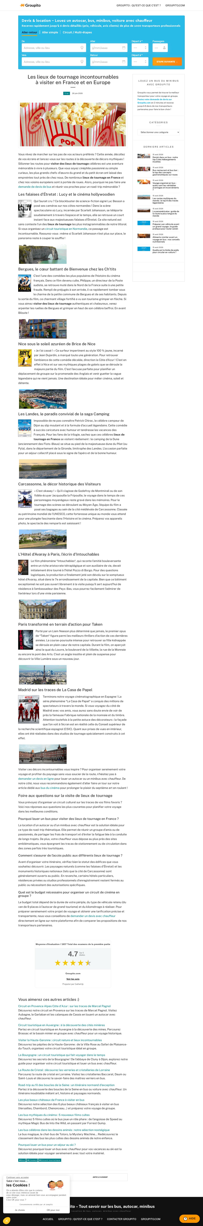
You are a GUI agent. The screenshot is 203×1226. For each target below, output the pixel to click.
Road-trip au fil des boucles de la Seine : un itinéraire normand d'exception (66, 1085)
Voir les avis (72, 979)
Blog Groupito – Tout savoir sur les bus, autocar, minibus (102, 1206)
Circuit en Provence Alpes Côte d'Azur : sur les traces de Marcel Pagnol (64, 1006)
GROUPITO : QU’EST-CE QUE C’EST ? (139, 5)
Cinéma (33, 1160)
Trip (67, 93)
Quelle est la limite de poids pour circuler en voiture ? (166, 251)
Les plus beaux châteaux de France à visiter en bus (51, 1100)
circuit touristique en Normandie (66, 228)
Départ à (137, 41)
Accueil (48, 1219)
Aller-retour (29, 32)
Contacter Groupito (121, 1219)
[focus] (82, 47)
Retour (94, 55)
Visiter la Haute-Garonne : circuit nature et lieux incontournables (60, 1040)
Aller (92, 41)
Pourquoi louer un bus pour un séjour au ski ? (47, 1144)
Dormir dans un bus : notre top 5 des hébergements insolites (165, 159)
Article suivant (100, 1177)
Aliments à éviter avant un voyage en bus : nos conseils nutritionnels (166, 239)
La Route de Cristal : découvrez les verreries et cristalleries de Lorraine (64, 1070)
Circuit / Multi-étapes (77, 32)
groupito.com (175, 5)
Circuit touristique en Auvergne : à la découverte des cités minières (61, 1025)
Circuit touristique (50, 1160)
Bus (23, 1160)
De (23, 41)
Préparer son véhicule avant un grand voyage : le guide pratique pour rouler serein (166, 226)
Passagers (158, 41)
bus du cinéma (50, 787)
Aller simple (50, 32)
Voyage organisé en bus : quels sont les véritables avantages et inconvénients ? (166, 186)
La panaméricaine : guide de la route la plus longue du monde (166, 213)
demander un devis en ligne (36, 778)
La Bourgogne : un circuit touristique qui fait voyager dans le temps (61, 1055)
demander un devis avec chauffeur (92, 916)
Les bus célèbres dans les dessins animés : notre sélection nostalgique (64, 1130)
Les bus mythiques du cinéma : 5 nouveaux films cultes (54, 1115)
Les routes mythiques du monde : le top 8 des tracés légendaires (165, 200)
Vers (24, 55)
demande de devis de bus (34, 186)
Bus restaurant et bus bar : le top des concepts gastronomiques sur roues (165, 172)
